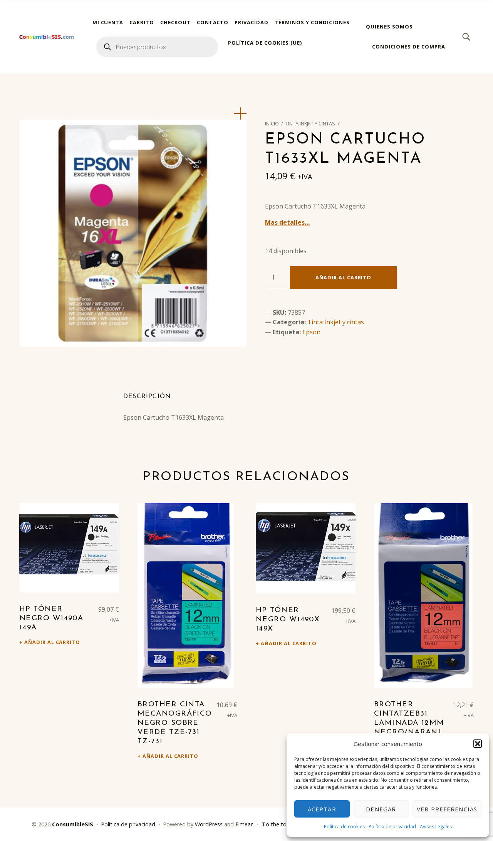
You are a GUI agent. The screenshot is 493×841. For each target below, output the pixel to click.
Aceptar (322, 809)
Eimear (244, 824)
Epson (311, 332)
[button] (477, 744)
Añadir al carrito (343, 277)
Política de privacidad (392, 826)
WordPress (209, 824)
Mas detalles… (287, 222)
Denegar (381, 809)
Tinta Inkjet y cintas (310, 123)
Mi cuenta (108, 22)
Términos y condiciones (312, 22)
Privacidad (251, 22)
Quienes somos (389, 26)
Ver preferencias (447, 809)
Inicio (272, 123)
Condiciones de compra (408, 46)
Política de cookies (344, 826)
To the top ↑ (278, 824)
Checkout (175, 22)
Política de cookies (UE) (265, 42)
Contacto (213, 22)
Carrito (141, 22)
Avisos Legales (436, 826)
